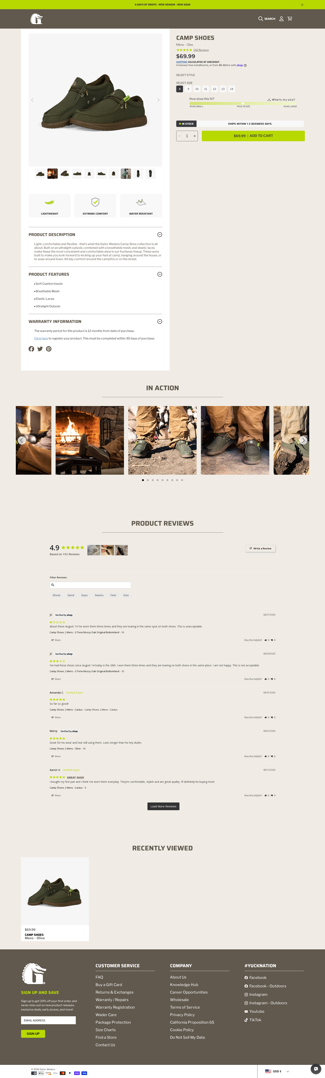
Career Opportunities (189, 992)
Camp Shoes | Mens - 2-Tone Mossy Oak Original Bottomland (84, 632)
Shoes (56, 595)
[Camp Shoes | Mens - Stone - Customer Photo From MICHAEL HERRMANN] (121, 550)
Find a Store (106, 1037)
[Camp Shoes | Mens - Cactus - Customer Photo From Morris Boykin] (93, 550)
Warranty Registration (115, 1007)
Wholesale (179, 1000)
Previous (32, 100)
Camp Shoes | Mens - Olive (65, 748)
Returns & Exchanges (115, 992)
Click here (41, 338)
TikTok (255, 1020)
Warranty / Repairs (112, 1000)
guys (84, 595)
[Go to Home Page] (36, 19)
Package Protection (113, 1022)
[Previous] (22, 440)
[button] (267, 19)
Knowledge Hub (184, 985)
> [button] (163, 806)
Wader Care (106, 1015)
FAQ (99, 977)
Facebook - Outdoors (267, 986)
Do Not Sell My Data (187, 1037)
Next (158, 100)
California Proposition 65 (192, 1022)
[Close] (302, 5)
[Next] (303, 440)
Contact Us (105, 1045)
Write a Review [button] (262, 548)
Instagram (258, 994)
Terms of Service (185, 1007)
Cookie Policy (182, 1030)
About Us (178, 977)
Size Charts (106, 1030)
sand (71, 595)
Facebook (258, 977)
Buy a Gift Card (109, 985)
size (126, 595)
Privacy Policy (182, 1015)
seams (99, 595)
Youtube (256, 1011)
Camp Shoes (35, 936)
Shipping (181, 62)
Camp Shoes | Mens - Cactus (66, 709)
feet (113, 595)
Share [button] (57, 640)
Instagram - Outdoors (268, 1003)
